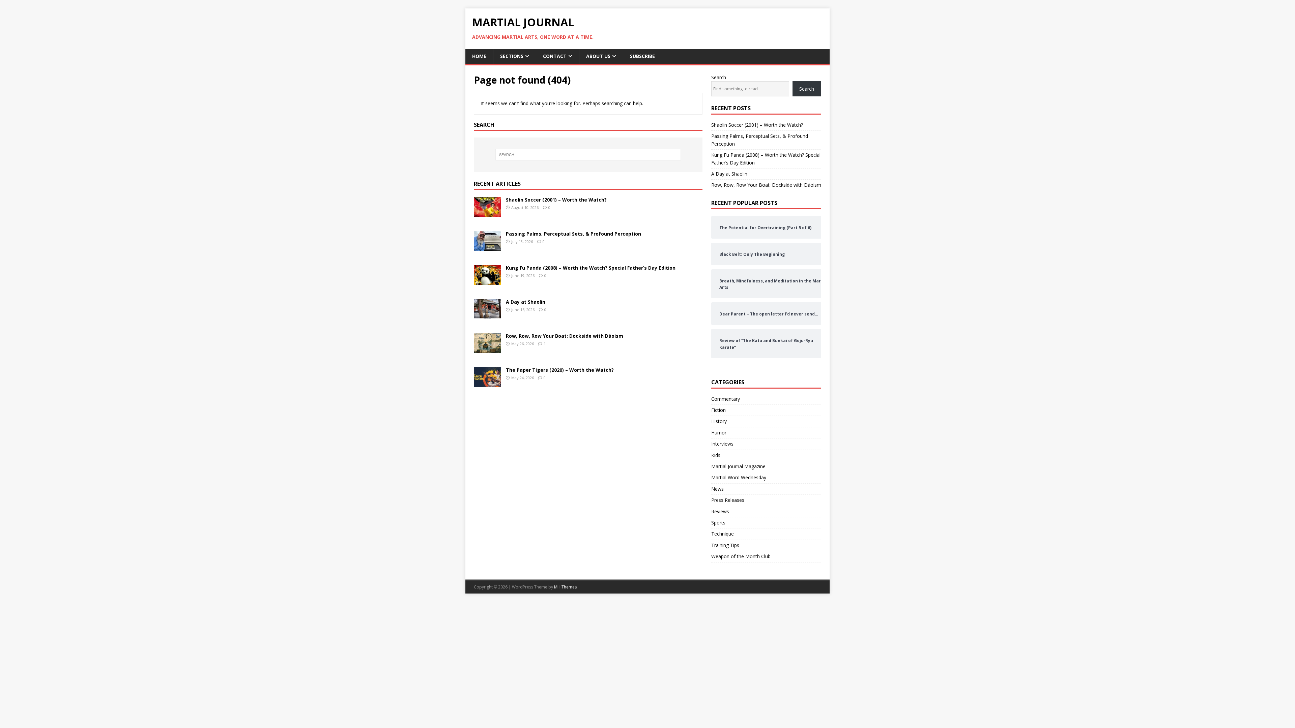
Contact (555, 56)
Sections (511, 56)
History (719, 421)
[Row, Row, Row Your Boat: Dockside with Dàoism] (487, 349)
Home (479, 56)
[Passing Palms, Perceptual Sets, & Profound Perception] (487, 247)
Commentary (725, 399)
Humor (718, 432)
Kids (715, 455)
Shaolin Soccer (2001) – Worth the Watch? (556, 199)
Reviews (720, 511)
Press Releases (727, 500)
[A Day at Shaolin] (487, 315)
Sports (718, 522)
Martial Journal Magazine (738, 466)
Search (718, 77)
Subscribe (642, 56)
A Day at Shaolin (525, 302)
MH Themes (565, 587)
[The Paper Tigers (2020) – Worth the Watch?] (487, 383)
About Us (598, 56)
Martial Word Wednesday (738, 477)
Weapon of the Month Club (741, 556)
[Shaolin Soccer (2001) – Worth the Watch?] (487, 213)
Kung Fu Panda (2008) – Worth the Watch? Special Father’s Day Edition (590, 268)
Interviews (722, 444)
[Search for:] (588, 154)
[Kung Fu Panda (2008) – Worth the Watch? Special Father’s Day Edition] (487, 281)
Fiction (718, 410)
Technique (722, 533)
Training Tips (725, 545)
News (717, 489)
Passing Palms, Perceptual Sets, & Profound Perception (573, 234)
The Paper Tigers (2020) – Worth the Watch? (560, 370)
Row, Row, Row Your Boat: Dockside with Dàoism (564, 336)
